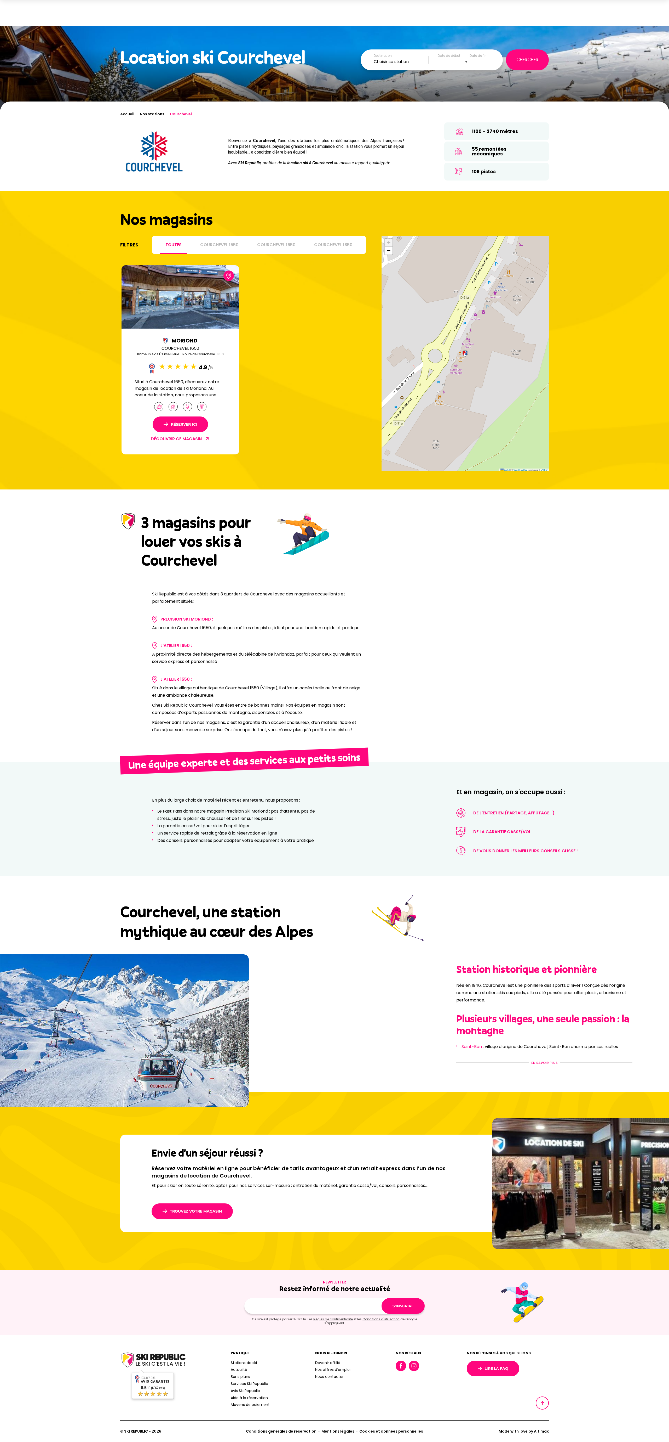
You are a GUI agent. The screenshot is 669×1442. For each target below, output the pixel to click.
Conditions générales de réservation (281, 1431)
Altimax (541, 1431)
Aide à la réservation (249, 1397)
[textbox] (401, 62)
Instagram (414, 1366)
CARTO (544, 469)
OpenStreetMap (520, 469)
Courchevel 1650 (276, 245)
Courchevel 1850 (333, 245)
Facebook (401, 1366)
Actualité (239, 1369)
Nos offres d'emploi (332, 1369)
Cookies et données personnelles (391, 1431)
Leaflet (507, 469)
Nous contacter (329, 1376)
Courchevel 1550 (219, 245)
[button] (465, 353)
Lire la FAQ (496, 1368)
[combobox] (401, 62)
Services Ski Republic (249, 1383)
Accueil (127, 114)
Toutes (173, 245)
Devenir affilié (327, 1362)
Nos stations (152, 114)
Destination (383, 56)
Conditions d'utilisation (381, 1319)
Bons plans (240, 1376)
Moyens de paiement (250, 1404)
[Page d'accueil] (153, 1360)
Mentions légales (337, 1431)
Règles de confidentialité (333, 1319)
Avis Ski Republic (245, 1390)
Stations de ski (244, 1362)
